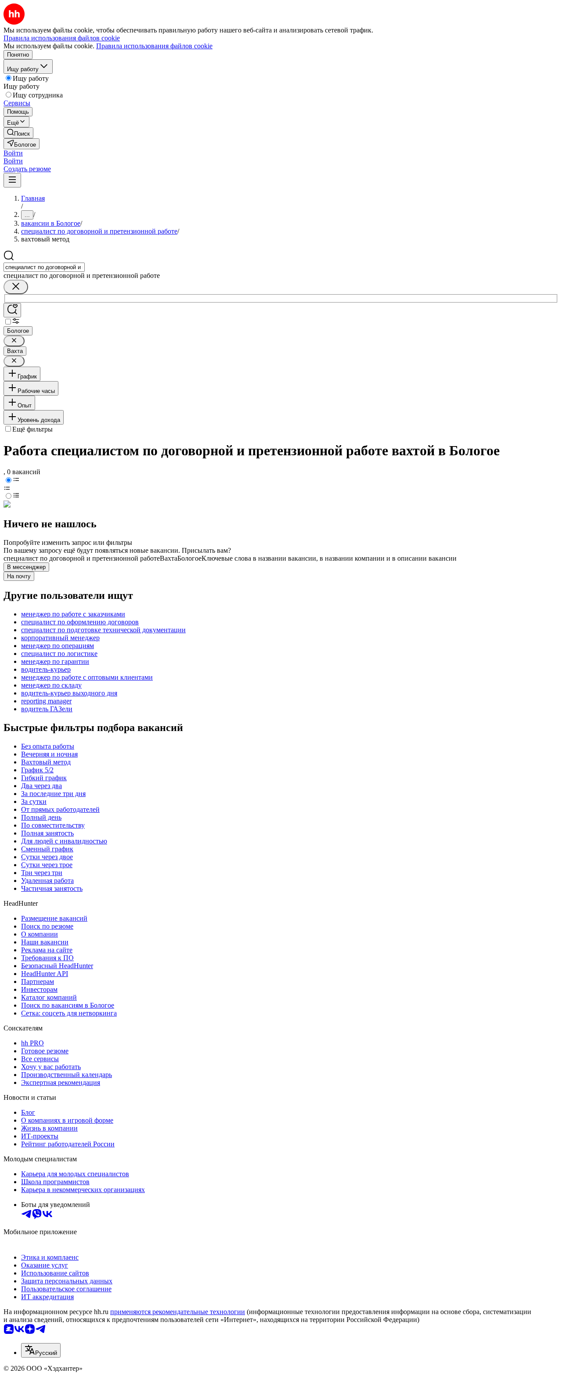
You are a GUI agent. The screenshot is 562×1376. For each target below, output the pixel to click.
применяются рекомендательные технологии (177, 1311)
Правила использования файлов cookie (154, 46)
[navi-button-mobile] (12, 180)
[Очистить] (16, 287)
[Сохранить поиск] (12, 310)
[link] (18, 132)
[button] (13, 153)
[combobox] (44, 267)
